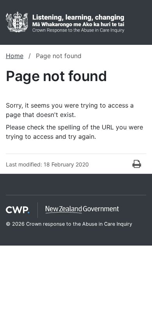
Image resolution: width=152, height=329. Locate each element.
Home (14, 56)
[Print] (136, 164)
